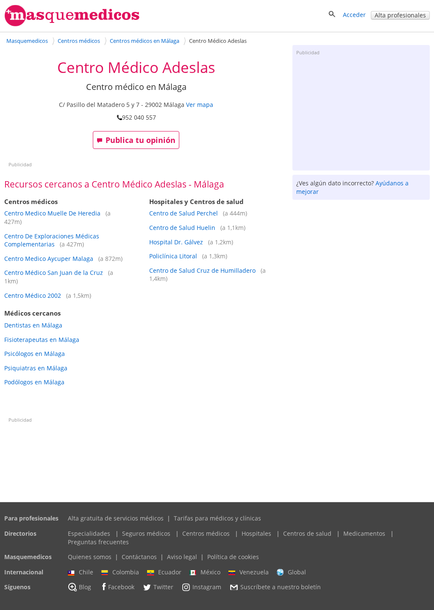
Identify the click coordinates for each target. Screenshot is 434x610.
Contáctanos (139, 557)
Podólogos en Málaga (34, 382)
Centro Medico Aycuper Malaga (48, 259)
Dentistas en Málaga (33, 325)
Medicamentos (364, 533)
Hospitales (256, 533)
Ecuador (169, 572)
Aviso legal (182, 557)
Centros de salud (307, 533)
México (210, 572)
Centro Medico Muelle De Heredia (52, 213)
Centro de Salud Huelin (182, 228)
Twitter (163, 587)
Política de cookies (233, 557)
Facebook (121, 587)
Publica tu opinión (140, 140)
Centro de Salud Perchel (183, 213)
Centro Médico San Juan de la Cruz (53, 273)
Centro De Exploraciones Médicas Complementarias (51, 240)
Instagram (206, 587)
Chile (86, 572)
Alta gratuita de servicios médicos (116, 518)
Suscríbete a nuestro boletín (280, 587)
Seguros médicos (146, 533)
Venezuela (254, 572)
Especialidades (89, 533)
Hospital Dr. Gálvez (176, 242)
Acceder (354, 15)
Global (297, 572)
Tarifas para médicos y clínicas (217, 518)
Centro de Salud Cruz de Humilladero (202, 270)
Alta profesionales (400, 15)
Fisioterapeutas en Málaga (41, 340)
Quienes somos (89, 557)
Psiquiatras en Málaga (35, 368)
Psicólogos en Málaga (34, 354)
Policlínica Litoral (173, 256)
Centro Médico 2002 (32, 295)
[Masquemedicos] (72, 24)
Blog (85, 587)
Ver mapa (199, 105)
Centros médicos (206, 533)
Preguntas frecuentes (98, 542)
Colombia (125, 572)
